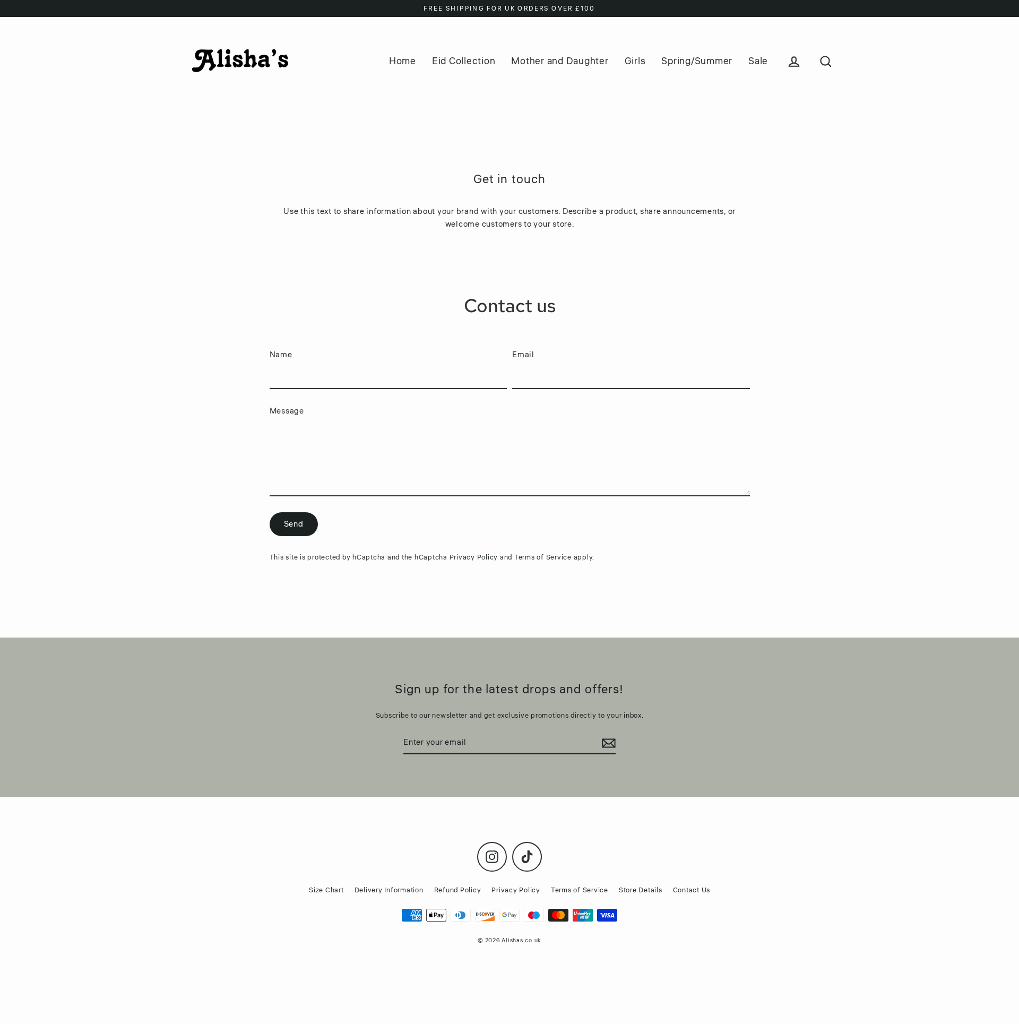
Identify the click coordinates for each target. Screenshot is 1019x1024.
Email (523, 354)
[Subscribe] (607, 743)
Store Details (640, 890)
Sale (758, 61)
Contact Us (692, 890)
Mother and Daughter (559, 61)
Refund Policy (457, 890)
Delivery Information (389, 890)
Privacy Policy (474, 557)
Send (294, 524)
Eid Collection (464, 61)
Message (287, 411)
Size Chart (326, 890)
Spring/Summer (696, 61)
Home (402, 61)
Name (281, 354)
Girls (635, 61)
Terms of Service (543, 557)
